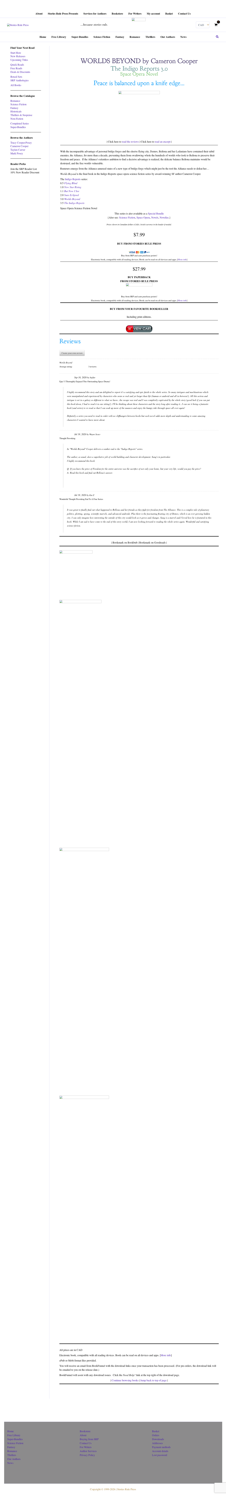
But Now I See (71, 191)
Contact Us (85, 1443)
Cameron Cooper (19, 146)
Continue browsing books (125, 1380)
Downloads (158, 1439)
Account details (160, 1451)
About (83, 1435)
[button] (217, 37)
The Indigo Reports (74, 203)
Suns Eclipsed (71, 195)
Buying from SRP (89, 1439)
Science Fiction (18, 104)
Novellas (164, 217)
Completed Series (19, 123)
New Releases (17, 56)
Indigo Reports (73, 179)
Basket (155, 1431)
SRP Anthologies (19, 80)
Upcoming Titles (19, 59)
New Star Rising (72, 187)
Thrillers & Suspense (21, 115)
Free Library (13, 1435)
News (10, 1463)
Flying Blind (70, 183)
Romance (15, 100)
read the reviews (130, 141)
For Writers (85, 1447)
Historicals (16, 111)
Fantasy (14, 108)
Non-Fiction (16, 118)
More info (182, 259)
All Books (15, 85)
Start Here (15, 52)
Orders (155, 1435)
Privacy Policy (87, 1455)
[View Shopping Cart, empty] (216, 25)
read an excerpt (162, 141)
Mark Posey (16, 153)
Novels (154, 217)
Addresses (157, 1443)
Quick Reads (17, 64)
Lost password (159, 1455)
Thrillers (11, 1455)
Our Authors (14, 1459)
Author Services (88, 1451)
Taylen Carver (17, 149)
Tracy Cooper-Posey (21, 142)
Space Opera (143, 217)
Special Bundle (156, 213)
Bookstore (85, 1431)
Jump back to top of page (153, 1380)
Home (10, 1431)
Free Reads (16, 68)
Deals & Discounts (20, 72)
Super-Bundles (18, 127)
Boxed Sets (16, 76)
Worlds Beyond (72, 199)
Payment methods (161, 1447)
